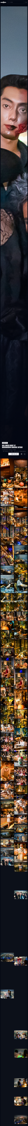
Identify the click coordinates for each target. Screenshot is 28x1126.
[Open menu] (26, 2)
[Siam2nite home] (3, 2)
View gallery (14, 454)
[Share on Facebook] (21, 454)
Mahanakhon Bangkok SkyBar (10, 449)
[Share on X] (24, 454)
